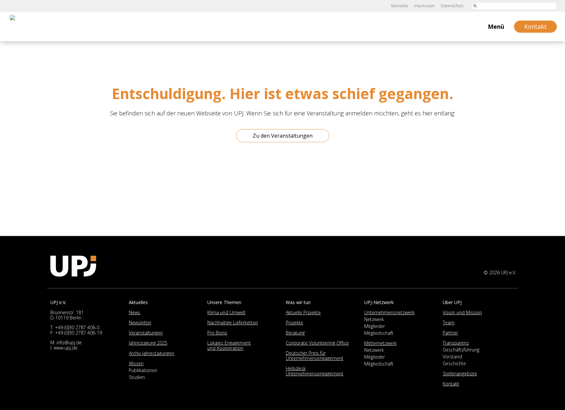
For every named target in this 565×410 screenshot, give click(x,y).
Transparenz (456, 343)
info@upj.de (69, 342)
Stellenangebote (460, 373)
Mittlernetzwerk (380, 343)
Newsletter (140, 322)
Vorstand (452, 356)
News (134, 312)
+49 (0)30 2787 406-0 (77, 327)
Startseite (399, 6)
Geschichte (454, 363)
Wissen (136, 363)
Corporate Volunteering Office (317, 343)
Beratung (295, 333)
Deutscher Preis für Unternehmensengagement (314, 355)
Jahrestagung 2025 (148, 343)
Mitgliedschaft (378, 333)
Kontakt (451, 384)
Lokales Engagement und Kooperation (229, 345)
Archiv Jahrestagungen (151, 353)
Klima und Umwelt (226, 312)
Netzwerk (374, 319)
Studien (137, 377)
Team (448, 322)
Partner (450, 333)
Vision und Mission (462, 312)
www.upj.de (65, 348)
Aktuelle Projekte (303, 312)
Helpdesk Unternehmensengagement (314, 371)
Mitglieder (374, 326)
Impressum (424, 6)
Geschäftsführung (461, 350)
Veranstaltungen (146, 333)
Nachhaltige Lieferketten (232, 322)
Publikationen (143, 370)
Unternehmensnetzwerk (389, 312)
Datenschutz (452, 6)
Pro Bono (217, 333)
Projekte (294, 322)
